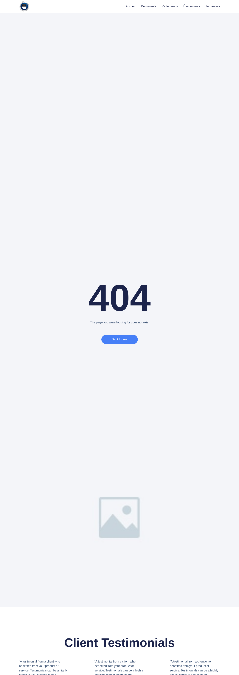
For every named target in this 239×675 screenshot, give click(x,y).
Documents (148, 6)
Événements (191, 6)
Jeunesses (213, 6)
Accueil (130, 6)
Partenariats (170, 6)
